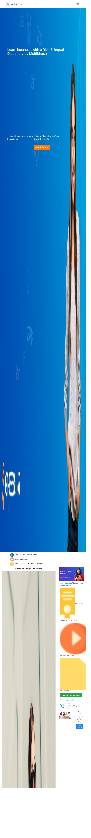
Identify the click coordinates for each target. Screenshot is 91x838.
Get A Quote (41, 147)
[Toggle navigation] (78, 4)
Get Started (79, 726)
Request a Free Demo (71, 695)
